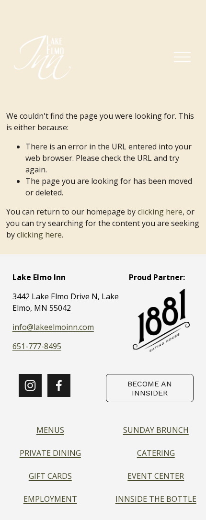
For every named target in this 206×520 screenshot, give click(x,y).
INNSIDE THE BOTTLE (155, 499)
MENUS (50, 430)
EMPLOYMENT (50, 499)
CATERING (156, 453)
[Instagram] (30, 385)
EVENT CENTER (155, 476)
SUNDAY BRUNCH (156, 430)
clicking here (160, 211)
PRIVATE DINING (50, 453)
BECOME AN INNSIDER (149, 388)
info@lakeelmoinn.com (53, 327)
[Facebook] (58, 385)
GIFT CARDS (50, 476)
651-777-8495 (36, 346)
